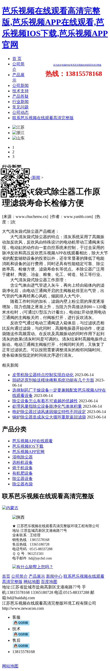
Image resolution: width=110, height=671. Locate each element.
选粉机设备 (22, 462)
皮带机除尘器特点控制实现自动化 (43, 375)
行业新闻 (32, 177)
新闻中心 (54, 576)
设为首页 (57, 65)
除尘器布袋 (22, 484)
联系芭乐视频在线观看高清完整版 (86, 65)
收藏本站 (66, 65)
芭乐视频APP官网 (28, 451)
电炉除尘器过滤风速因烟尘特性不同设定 (49, 411)
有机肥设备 (22, 473)
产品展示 (37, 576)
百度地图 (49, 581)
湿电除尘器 (22, 457)
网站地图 (32, 581)
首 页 (16, 58)
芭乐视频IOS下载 (27, 446)
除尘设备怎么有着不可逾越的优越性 (45, 401)
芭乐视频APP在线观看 (32, 441)
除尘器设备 (22, 478)
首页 (6, 576)
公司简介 (19, 576)
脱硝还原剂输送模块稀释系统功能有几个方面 (53, 380)
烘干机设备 (22, 468)
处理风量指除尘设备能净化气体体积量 (47, 406)
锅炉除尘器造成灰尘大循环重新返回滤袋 (49, 417)
